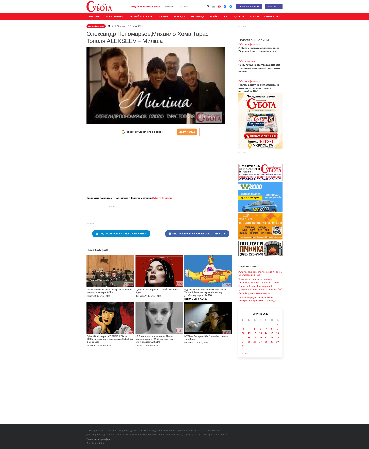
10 (243, 333)
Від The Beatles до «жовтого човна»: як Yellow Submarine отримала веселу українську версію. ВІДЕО (205, 292)
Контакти (183, 6)
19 (254, 337)
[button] (208, 6)
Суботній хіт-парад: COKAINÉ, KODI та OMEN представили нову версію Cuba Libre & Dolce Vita (109, 339)
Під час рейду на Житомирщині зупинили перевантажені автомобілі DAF (258, 88)
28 (266, 341)
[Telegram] (230, 6)
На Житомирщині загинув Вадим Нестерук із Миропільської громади (257, 299)
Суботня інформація (249, 44)
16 (277, 333)
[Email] (213, 6)
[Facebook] (224, 6)
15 (272, 333)
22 (272, 337)
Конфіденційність (95, 443)
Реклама (169, 6)
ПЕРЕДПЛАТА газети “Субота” (145, 6)
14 (266, 333)
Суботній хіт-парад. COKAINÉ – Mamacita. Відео (157, 291)
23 (277, 337)
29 (272, 341)
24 (243, 341)
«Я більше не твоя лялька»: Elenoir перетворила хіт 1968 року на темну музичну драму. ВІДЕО (155, 339)
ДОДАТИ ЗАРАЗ (187, 132)
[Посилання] (99, 6)
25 (249, 341)
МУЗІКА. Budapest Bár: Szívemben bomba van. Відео (206, 337)
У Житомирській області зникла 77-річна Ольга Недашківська (258, 49)
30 (277, 341)
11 (249, 333)
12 (254, 333)
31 (243, 346)
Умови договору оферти (99, 439)
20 (260, 337)
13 (260, 333)
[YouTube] (219, 6)
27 (260, 341)
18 (249, 337)
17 (243, 337)
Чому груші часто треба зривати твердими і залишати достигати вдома (259, 68)
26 (254, 341)
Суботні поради (246, 61)
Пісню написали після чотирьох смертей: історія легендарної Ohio (109, 291)
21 (266, 337)
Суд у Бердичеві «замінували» (254, 293)
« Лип (245, 353)
